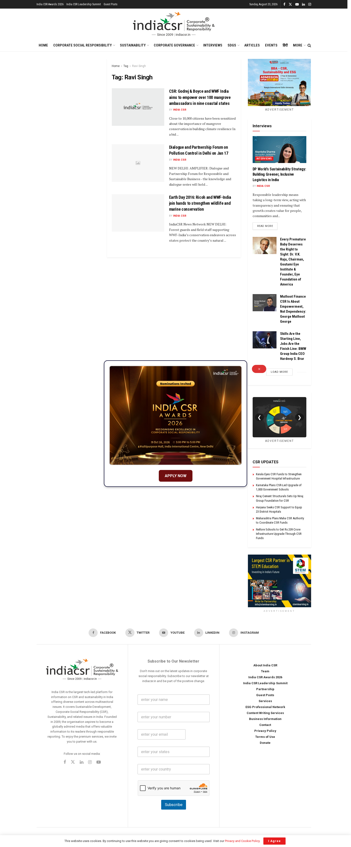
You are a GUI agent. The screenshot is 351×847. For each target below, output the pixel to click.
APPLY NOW (175, 476)
